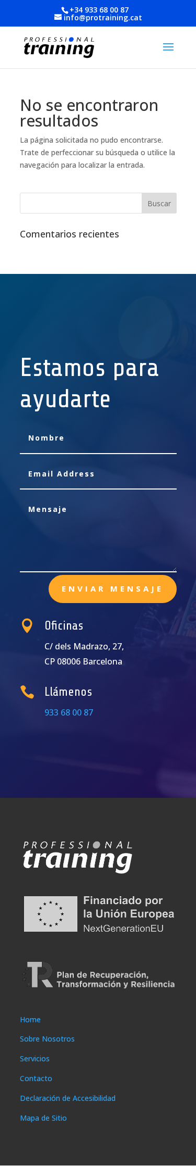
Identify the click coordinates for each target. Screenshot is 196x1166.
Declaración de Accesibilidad (68, 1098)
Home (30, 1019)
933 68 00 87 (68, 712)
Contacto (36, 1078)
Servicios (35, 1058)
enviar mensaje (113, 588)
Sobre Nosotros (47, 1039)
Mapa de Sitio (43, 1118)
